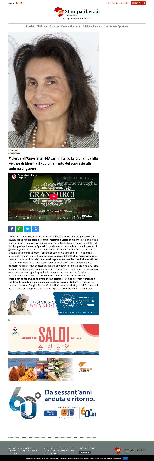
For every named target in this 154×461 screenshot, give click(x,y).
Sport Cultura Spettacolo (116, 26)
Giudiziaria (42, 26)
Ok (125, 458)
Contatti (123, 3)
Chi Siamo (112, 3)
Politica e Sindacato (92, 26)
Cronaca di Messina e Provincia (65, 26)
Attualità (30, 26)
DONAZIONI (138, 3)
